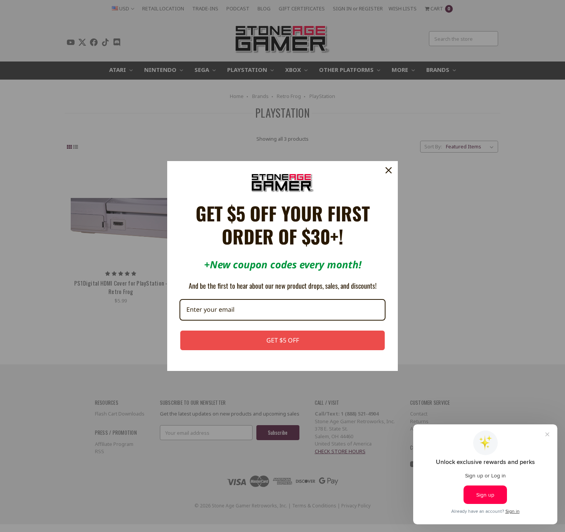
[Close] (388, 170)
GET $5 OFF (282, 340)
